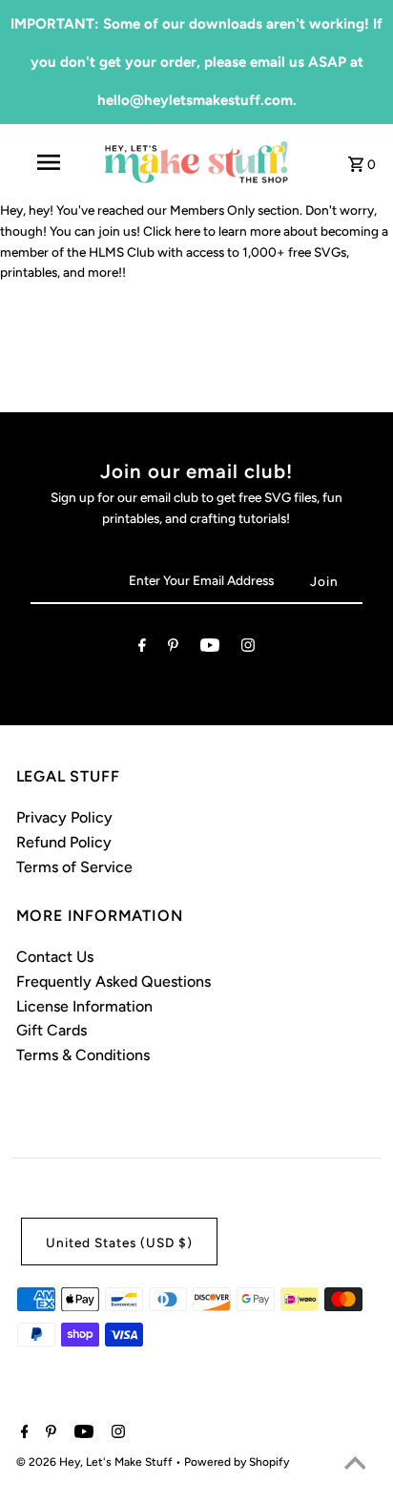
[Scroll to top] (355, 1465)
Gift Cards (51, 1030)
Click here (171, 231)
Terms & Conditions (83, 1055)
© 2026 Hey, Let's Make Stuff (96, 1462)
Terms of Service (74, 867)
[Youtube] (209, 648)
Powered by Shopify (236, 1462)
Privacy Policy (64, 817)
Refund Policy (64, 842)
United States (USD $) (119, 1242)
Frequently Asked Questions (113, 981)
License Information (84, 1006)
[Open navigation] (50, 162)
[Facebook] (142, 648)
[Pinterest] (173, 648)
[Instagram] (248, 648)
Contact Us (54, 957)
